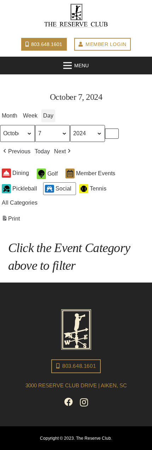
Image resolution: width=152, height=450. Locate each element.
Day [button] (48, 116)
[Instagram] (84, 402)
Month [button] (9, 116)
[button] (16, 151)
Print (10, 221)
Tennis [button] (98, 189)
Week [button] (30, 116)
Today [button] (42, 151)
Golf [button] (52, 174)
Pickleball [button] (24, 189)
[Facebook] (68, 402)
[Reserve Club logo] (76, 16)
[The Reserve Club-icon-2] (76, 329)
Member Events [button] (95, 173)
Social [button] (63, 189)
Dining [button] (20, 173)
